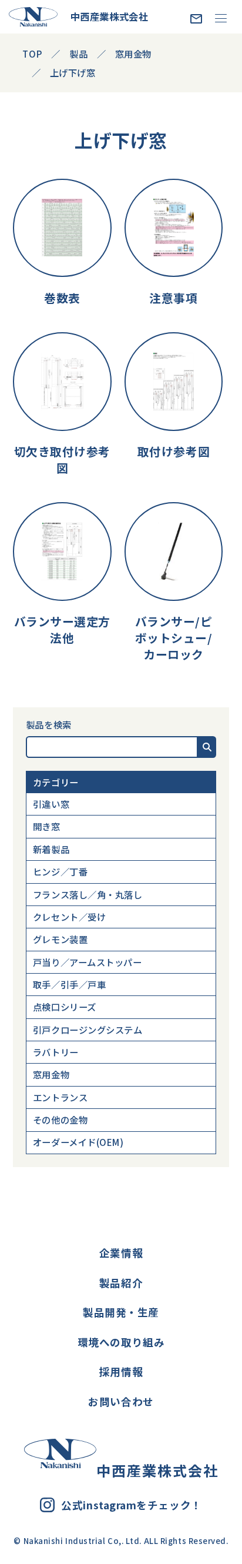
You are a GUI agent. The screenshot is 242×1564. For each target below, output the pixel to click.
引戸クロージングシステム (88, 1029)
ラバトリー (56, 1051)
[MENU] (221, 17)
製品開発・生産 (121, 1312)
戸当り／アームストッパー (87, 961)
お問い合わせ (120, 1401)
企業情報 (121, 1252)
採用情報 (121, 1371)
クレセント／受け (69, 916)
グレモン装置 (60, 939)
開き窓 (46, 826)
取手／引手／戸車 (69, 984)
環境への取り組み (121, 1342)
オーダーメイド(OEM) (78, 1141)
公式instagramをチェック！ (131, 1505)
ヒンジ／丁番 (60, 871)
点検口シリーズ (64, 1006)
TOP (32, 53)
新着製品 (51, 849)
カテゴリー (56, 782)
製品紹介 (121, 1282)
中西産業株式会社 (109, 16)
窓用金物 (51, 1074)
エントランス (60, 1097)
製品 (78, 53)
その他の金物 (60, 1119)
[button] (207, 747)
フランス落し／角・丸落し (88, 894)
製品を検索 (49, 724)
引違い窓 (51, 803)
